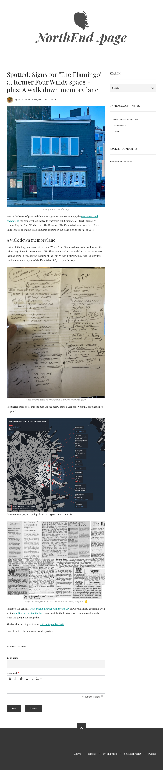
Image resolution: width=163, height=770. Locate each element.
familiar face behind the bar (27, 613)
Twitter (152, 754)
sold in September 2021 (52, 624)
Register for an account (126, 119)
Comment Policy (133, 754)
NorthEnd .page (81, 37)
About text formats (91, 696)
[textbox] (56, 688)
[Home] (81, 20)
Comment (12, 673)
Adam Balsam (24, 99)
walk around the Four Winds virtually (49, 608)
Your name (12, 657)
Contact (92, 754)
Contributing (120, 125)
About (77, 754)
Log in (116, 131)
